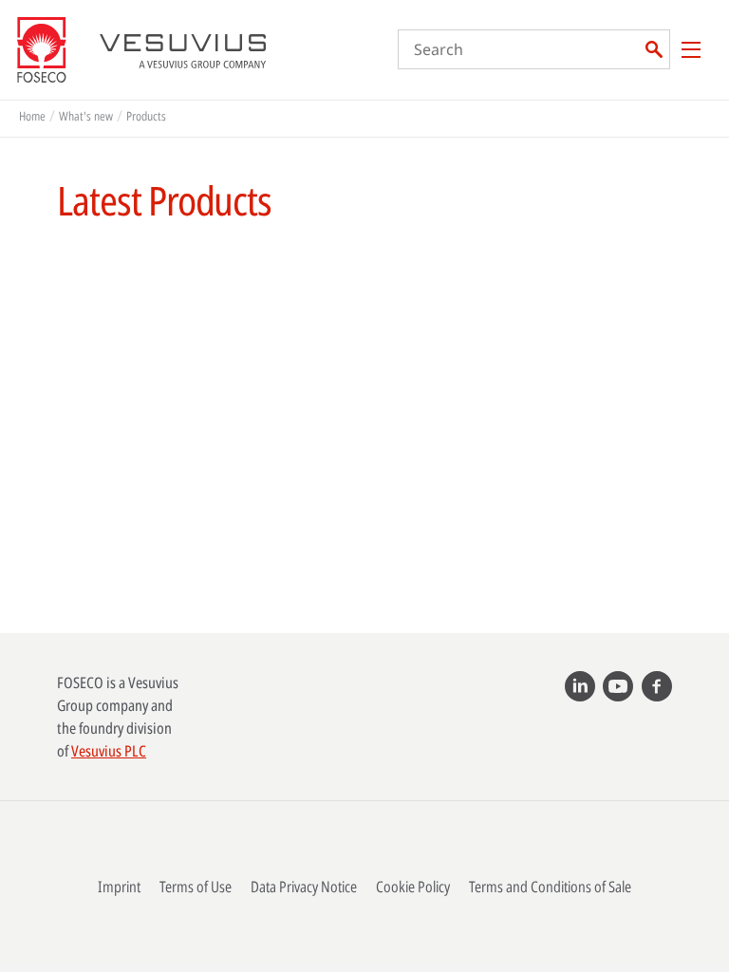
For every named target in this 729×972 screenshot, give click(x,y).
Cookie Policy (413, 886)
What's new (86, 115)
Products (146, 115)
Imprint (119, 886)
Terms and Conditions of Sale (550, 886)
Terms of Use (195, 886)
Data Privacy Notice (304, 886)
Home (32, 115)
